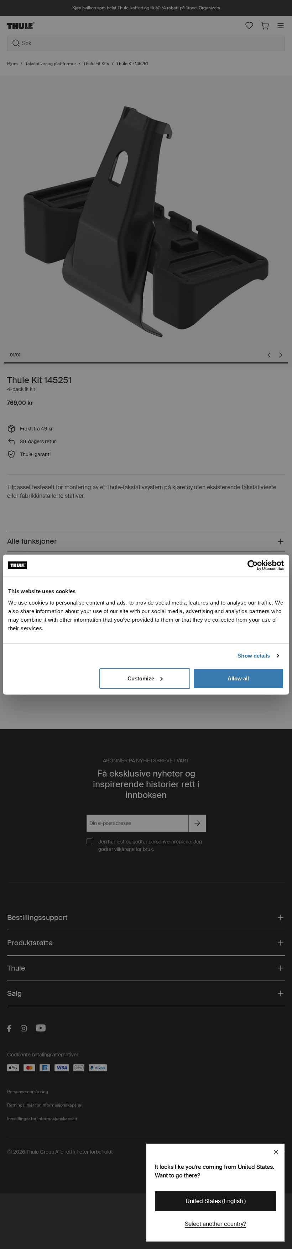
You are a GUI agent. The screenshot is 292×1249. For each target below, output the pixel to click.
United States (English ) (216, 1201)
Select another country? (215, 1224)
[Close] (276, 1152)
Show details (254, 656)
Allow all (238, 678)
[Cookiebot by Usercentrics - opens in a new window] (252, 565)
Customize (140, 678)
